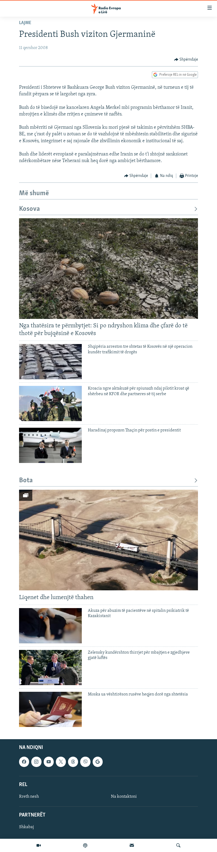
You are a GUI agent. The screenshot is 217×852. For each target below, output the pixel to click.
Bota (26, 480)
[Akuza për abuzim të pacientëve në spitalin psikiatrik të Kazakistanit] (50, 625)
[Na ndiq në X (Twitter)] (61, 762)
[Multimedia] (39, 845)
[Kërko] (178, 845)
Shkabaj (26, 827)
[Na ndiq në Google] (98, 762)
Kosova (29, 209)
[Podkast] (85, 845)
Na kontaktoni (124, 797)
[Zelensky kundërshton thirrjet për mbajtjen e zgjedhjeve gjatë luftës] (50, 667)
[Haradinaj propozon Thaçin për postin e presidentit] (50, 445)
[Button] (186, 59)
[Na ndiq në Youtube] (49, 762)
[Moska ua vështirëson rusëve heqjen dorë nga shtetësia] (50, 709)
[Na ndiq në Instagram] (36, 762)
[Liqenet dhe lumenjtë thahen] (108, 540)
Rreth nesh (29, 797)
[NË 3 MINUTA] (132, 845)
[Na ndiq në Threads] (73, 762)
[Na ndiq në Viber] (85, 762)
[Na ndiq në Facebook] (24, 762)
